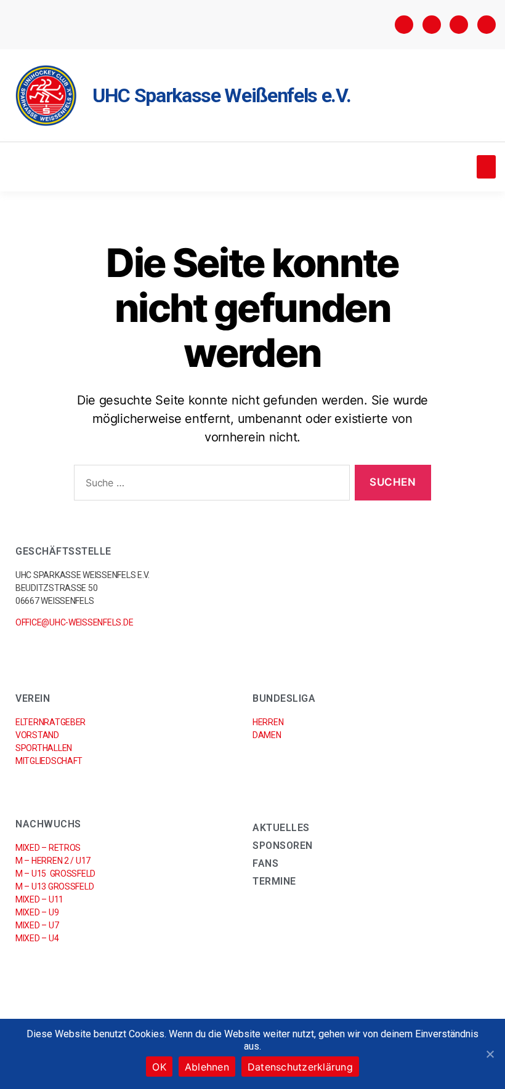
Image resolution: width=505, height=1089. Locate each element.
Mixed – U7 (37, 925)
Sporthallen (43, 748)
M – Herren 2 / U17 (53, 861)
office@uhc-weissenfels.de (74, 622)
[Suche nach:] (209, 485)
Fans (265, 863)
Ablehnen (207, 1067)
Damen (266, 735)
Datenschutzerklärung (300, 1067)
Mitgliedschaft (49, 761)
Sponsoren (282, 845)
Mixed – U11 (39, 899)
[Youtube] (486, 24)
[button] (486, 167)
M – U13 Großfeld (54, 886)
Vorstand (37, 735)
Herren (267, 722)
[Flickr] (459, 24)
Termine (274, 881)
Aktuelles (281, 828)
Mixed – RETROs (48, 848)
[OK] (489, 1054)
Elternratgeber (50, 722)
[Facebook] (404, 24)
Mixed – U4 (37, 938)
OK (159, 1067)
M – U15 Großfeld (55, 873)
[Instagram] (431, 24)
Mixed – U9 (37, 912)
